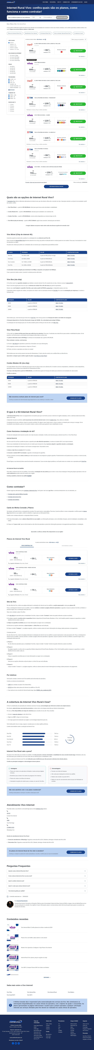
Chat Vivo (83, 461)
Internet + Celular (14, 47)
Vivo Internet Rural (21, 24)
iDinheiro (72, 1032)
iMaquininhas (73, 1033)
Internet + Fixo (13, 46)
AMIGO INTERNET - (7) (15, 87)
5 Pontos (12, 111)
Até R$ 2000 (13, 73)
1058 (9, 684)
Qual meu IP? (36, 1038)
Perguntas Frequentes (87, 1028)
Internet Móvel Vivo (20, 240)
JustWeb (60, 1030)
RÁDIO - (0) (12, 98)
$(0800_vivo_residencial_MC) (44, 690)
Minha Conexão (74, 1023)
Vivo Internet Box (31, 992)
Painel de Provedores (87, 1037)
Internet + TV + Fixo (14, 49)
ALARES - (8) (13, 84)
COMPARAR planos (76, 852)
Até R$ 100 (12, 68)
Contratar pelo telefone (13, 499)
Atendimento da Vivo (77, 2)
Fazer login (48, 1037)
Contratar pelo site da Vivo (14, 496)
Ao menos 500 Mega (14, 58)
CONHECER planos (75, 398)
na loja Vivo (49, 288)
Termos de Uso (86, 1023)
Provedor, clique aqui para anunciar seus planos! (36, 182)
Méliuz (72, 1027)
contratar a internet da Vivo (30, 490)
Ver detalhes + (82, 56)
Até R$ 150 (12, 69)
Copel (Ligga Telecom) (38, 1025)
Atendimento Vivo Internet (31, 33)
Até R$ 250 (12, 71)
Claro (59, 1027)
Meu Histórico (49, 1034)
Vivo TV (59, 2)
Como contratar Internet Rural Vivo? (62, 33)
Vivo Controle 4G (26, 545)
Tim (59, 1023)
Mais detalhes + (82, 563)
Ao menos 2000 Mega (15, 60)
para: (39, 39)
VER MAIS (12, 89)
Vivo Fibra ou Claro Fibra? (40, 355)
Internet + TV (13, 44)
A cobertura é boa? (78, 33)
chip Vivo (33, 317)
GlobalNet (60, 1032)
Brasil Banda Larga (37, 1030)
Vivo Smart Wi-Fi (11, 995)
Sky (59, 1028)
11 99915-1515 (10, 827)
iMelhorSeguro (73, 1035)
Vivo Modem (71, 992)
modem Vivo (53, 420)
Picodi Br (72, 1028)
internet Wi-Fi (69, 283)
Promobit (72, 1030)
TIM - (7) (12, 80)
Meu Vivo (56, 322)
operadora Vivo (11, 201)
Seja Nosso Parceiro (87, 1036)
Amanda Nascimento (22, 900)
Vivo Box (55, 290)
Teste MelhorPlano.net (38, 1037)
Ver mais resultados (56, 186)
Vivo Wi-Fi (29, 995)
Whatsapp (79, 50)
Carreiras (48, 1027)
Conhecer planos (75, 791)
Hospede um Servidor (87, 1039)
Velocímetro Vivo (37, 1032)
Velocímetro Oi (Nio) (38, 1035)
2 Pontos (12, 106)
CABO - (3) (12, 96)
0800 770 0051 (71, 255)
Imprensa (48, 1028)
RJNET (35, 1027)
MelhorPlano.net (74, 1025)
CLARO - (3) (13, 79)
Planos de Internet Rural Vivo (15, 33)
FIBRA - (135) (13, 95)
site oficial (15, 343)
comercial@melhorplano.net (16, 1037)
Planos (12, 24)
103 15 (9, 687)
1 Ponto (11, 104)
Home (8, 24)
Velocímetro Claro (37, 1033)
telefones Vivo (39, 808)
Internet (11, 42)
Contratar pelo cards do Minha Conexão (17, 494)
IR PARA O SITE (73, 558)
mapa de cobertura (17, 714)
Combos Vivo (66, 2)
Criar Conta (48, 1036)
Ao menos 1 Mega (14, 55)
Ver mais (46, 977)
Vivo (16, 24)
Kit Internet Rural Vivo (45, 33)
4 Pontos (12, 109)
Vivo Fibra (9, 992)
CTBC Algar (36, 1028)
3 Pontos (12, 107)
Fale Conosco (85, 1030)
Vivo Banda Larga (67, 545)
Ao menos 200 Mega (14, 57)
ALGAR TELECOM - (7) (15, 85)
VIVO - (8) (12, 82)
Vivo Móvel (53, 2)
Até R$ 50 (12, 66)
